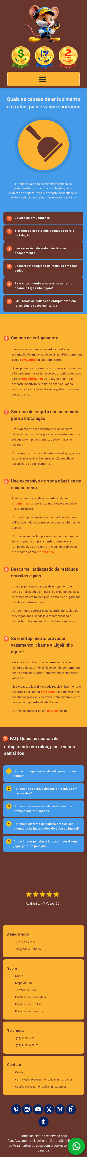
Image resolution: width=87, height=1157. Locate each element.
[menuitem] (43, 218)
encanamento (22, 503)
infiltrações (45, 552)
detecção (48, 692)
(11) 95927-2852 (27, 1045)
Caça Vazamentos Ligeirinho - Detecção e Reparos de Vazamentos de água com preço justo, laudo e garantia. (43, 1145)
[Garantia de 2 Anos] (68, 58)
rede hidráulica (32, 379)
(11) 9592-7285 (26, 1038)
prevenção (29, 360)
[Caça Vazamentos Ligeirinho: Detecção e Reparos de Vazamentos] (43, 25)
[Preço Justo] (21, 58)
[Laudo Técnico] (44, 58)
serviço (52, 711)
